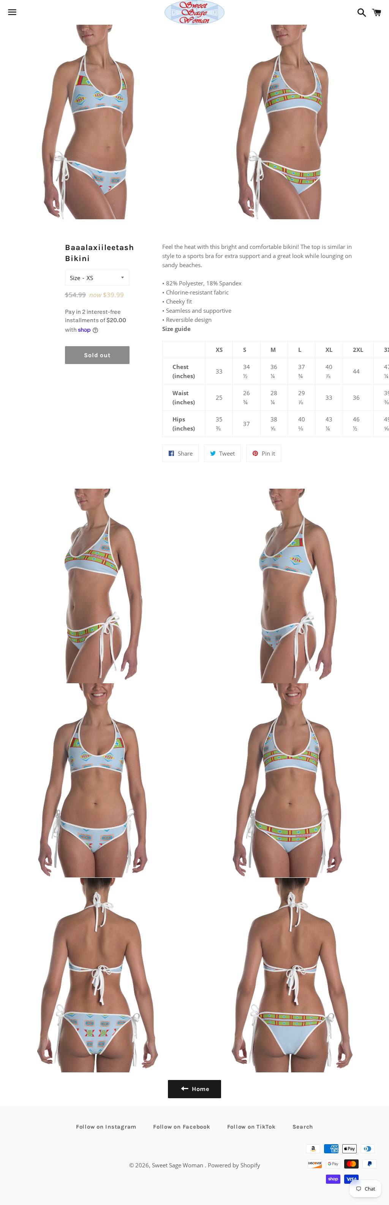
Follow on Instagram (106, 1126)
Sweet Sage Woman (178, 1165)
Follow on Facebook (181, 1126)
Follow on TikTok (251, 1126)
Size (75, 278)
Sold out (97, 355)
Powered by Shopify (234, 1165)
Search (303, 1126)
